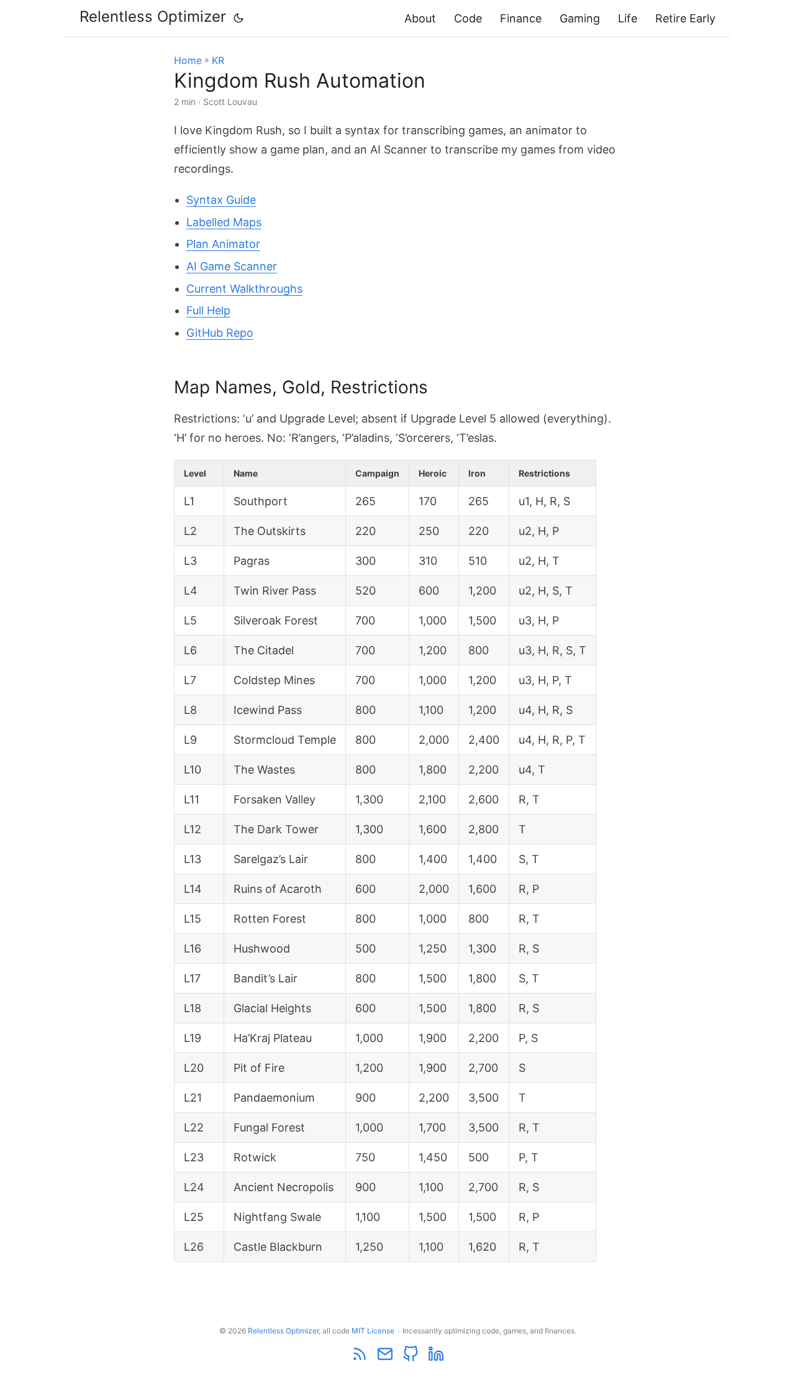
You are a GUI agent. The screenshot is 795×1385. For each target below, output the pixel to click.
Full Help (208, 310)
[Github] (411, 1359)
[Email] (386, 1359)
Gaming (580, 18)
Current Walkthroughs (244, 288)
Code (468, 18)
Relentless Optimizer (153, 16)
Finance (521, 18)
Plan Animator (223, 243)
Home (188, 60)
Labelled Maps (223, 222)
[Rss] (361, 1359)
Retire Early (685, 18)
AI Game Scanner (231, 266)
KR (218, 60)
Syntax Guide (221, 199)
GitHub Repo (219, 332)
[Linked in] (436, 1359)
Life (627, 18)
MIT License (373, 1330)
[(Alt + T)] (238, 18)
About (420, 18)
